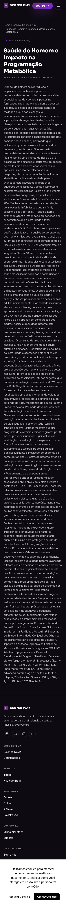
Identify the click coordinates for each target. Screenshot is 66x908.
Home (7, 25)
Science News (12, 751)
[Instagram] (7, 734)
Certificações (12, 757)
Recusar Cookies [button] (19, 896)
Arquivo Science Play (24, 25)
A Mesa (8, 809)
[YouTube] (15, 734)
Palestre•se (11, 814)
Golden (8, 803)
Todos (8, 774)
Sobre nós (10, 854)
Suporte (8, 837)
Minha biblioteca (13, 831)
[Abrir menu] (58, 6)
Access (8, 797)
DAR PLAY (42, 5)
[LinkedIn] (24, 734)
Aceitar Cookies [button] (47, 896)
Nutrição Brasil (12, 780)
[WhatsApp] (32, 734)
